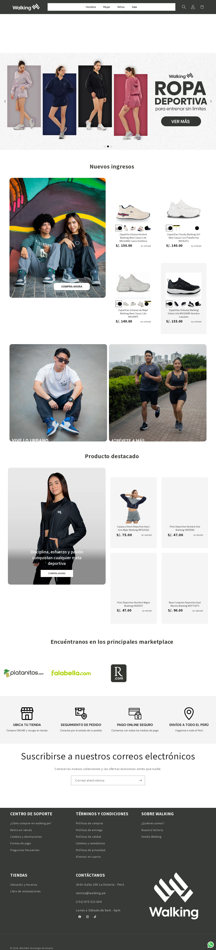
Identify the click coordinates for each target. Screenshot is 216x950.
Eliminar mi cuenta (88, 856)
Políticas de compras (89, 823)
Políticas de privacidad (90, 850)
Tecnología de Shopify (41, 948)
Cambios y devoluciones (26, 836)
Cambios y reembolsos (90, 843)
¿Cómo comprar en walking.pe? (30, 823)
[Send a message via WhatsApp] (210, 944)
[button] (183, 7)
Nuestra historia (152, 830)
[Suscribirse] (140, 780)
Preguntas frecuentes (25, 850)
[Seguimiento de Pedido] (81, 713)
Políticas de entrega (89, 830)
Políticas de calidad (88, 836)
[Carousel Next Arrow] (210, 101)
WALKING (24, 948)
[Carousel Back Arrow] (5, 101)
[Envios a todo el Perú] (189, 713)
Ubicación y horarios (23, 884)
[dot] (105, 146)
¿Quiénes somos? (152, 823)
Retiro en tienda (21, 830)
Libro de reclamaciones (25, 891)
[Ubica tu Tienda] (27, 713)
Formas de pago (20, 843)
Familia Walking (151, 836)
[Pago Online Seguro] (135, 713)
